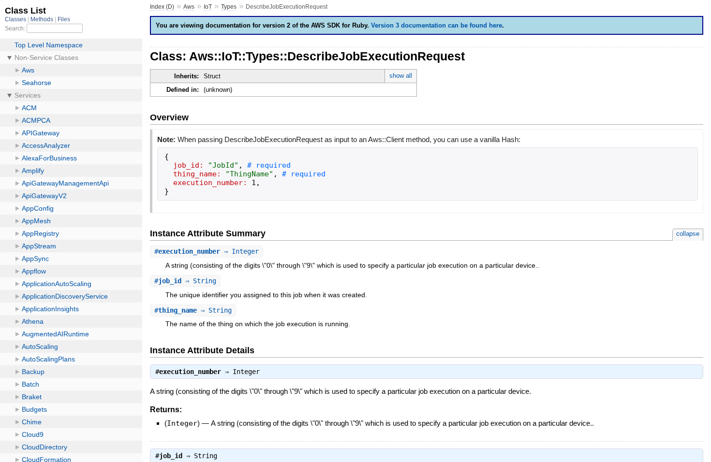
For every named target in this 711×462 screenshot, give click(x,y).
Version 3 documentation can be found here (436, 25)
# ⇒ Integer (206, 251)
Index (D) (162, 6)
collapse (687, 233)
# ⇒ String (185, 281)
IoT (208, 6)
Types (229, 6)
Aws (188, 6)
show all (400, 75)
